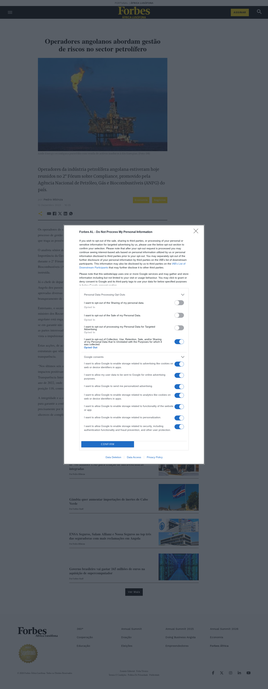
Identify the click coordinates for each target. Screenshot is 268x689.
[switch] (179, 302)
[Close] (197, 232)
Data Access (134, 457)
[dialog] (134, 344)
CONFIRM (107, 444)
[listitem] (134, 295)
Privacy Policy (155, 457)
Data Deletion (113, 457)
